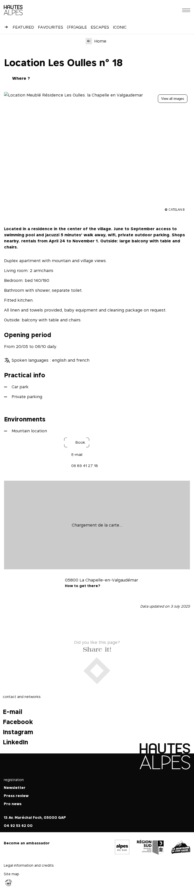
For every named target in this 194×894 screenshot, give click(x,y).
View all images (172, 99)
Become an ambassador (27, 843)
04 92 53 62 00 (18, 825)
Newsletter (15, 787)
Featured (23, 27)
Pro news (12, 804)
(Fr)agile (77, 27)
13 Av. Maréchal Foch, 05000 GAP (35, 817)
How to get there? (82, 586)
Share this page (97, 648)
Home (100, 41)
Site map (11, 874)
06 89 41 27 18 (84, 465)
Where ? (21, 78)
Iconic (120, 27)
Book (80, 442)
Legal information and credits (29, 865)
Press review (16, 795)
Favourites (50, 27)
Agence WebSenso (8, 882)
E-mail (76, 454)
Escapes (100, 27)
